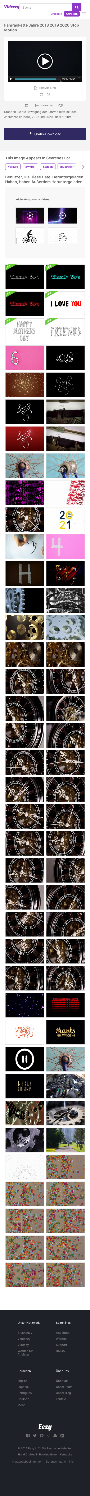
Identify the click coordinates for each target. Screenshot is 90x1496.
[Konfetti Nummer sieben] (24, 1247)
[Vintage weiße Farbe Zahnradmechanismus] (65, 627)
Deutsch (23, 1399)
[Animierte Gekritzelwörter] (65, 330)
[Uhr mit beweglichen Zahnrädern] (65, 1113)
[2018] (65, 357)
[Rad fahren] (24, 465)
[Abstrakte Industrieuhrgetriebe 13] (24, 627)
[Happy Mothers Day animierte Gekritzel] (24, 330)
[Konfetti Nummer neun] (65, 1274)
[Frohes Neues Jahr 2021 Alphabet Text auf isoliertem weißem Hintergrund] (65, 519)
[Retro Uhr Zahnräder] (24, 1113)
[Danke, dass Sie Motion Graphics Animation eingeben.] (24, 276)
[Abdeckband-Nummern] (65, 546)
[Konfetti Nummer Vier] (24, 1221)
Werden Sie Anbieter (25, 1352)
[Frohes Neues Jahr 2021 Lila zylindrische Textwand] (24, 492)
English (22, 1380)
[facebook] (28, 1436)
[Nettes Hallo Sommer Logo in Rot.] (24, 1032)
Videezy (23, 1345)
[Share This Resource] (49, 94)
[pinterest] (41, 1436)
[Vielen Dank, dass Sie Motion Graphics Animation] (65, 276)
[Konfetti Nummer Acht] (24, 1274)
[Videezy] (11, 7)
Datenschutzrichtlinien (60, 1461)
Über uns (62, 1380)
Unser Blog (63, 1393)
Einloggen (56, 13)
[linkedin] (62, 1436)
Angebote (62, 1332)
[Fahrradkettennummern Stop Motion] (24, 357)
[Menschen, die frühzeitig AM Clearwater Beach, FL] (65, 1140)
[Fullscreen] (79, 78)
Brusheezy (25, 1332)
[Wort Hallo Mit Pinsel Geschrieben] (24, 546)
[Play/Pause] (11, 78)
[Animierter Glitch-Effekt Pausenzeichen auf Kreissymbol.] (24, 1059)
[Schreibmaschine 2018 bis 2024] (65, 438)
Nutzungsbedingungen (27, 1461)
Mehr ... (23, 1405)
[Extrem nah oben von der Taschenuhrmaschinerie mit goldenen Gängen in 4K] (24, 654)
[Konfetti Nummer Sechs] (65, 1247)
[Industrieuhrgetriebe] (65, 600)
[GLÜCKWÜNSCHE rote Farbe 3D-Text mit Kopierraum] (65, 492)
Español (23, 1387)
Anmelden (72, 13)
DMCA (60, 1351)
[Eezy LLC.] (45, 1427)
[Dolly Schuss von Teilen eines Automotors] (65, 1086)
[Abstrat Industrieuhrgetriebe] (24, 600)
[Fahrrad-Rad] (65, 1059)
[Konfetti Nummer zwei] (24, 1194)
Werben (61, 1338)
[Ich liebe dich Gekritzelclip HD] (65, 303)
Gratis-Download (47, 134)
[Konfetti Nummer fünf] (65, 1221)
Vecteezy (24, 1338)
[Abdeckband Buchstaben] (24, 573)
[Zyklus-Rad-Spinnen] (65, 465)
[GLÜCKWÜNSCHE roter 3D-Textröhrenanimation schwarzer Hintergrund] (65, 1005)
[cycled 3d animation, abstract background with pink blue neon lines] (62, 217)
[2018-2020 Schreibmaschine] (65, 411)
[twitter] (35, 1436)
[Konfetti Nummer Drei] (65, 1194)
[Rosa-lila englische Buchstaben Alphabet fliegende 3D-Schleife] (24, 1005)
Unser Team (64, 1387)
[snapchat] (55, 1436)
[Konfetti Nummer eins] (65, 1167)
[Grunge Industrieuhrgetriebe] (24, 1140)
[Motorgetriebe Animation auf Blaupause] (24, 1167)
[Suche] (76, 7)
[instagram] (48, 1436)
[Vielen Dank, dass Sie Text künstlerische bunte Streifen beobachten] (65, 573)
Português (25, 1393)
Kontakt (61, 1399)
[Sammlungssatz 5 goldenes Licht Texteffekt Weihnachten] (24, 1086)
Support (61, 1345)
